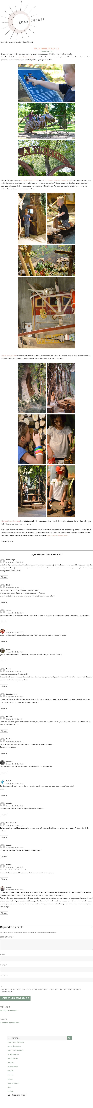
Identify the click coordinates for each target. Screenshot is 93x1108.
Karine (8, 865)
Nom (2, 954)
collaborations (13, 1067)
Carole (8, 845)
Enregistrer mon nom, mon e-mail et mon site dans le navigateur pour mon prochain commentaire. (40, 990)
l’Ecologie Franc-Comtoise (10, 521)
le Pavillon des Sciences (29, 180)
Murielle (9, 585)
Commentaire (6, 937)
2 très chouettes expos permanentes (56, 180)
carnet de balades (14, 1046)
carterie (10, 1075)
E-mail (3, 965)
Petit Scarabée (11, 694)
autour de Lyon (13, 1058)
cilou (8, 630)
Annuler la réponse (91, 927)
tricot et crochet (13, 1083)
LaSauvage (10, 560)
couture (10, 1091)
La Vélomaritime (13, 1054)
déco (9, 1087)
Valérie (8, 610)
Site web (4, 976)
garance (9, 761)
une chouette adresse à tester (57, 535)
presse (10, 1079)
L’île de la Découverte (9, 356)
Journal (4, 42)
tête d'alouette (11, 823)
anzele (8, 887)
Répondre (4, 577)
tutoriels (10, 1071)
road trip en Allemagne (16, 1042)
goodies (10, 1062)
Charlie (9, 803)
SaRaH (8, 781)
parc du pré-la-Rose (26, 57)
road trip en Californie (15, 1050)
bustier (9, 739)
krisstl (8, 649)
